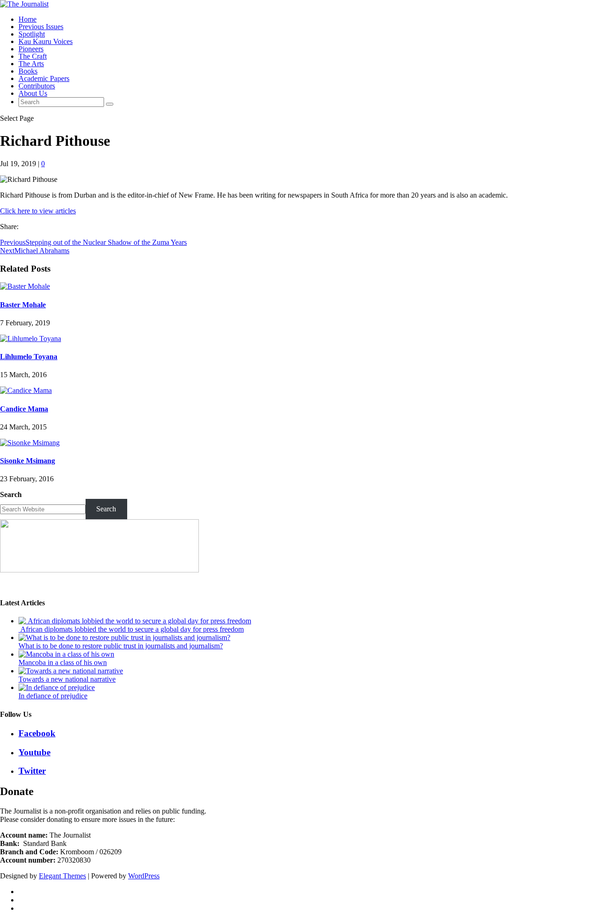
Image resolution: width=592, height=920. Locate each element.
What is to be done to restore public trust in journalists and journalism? (120, 646)
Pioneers (30, 49)
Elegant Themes (62, 876)
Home (27, 19)
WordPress (144, 876)
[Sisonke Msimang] (30, 443)
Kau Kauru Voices (45, 41)
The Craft (32, 56)
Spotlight (31, 34)
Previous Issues (40, 27)
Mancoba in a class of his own (62, 662)
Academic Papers (43, 78)
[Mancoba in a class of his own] (66, 654)
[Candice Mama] (26, 390)
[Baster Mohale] (25, 286)
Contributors (36, 86)
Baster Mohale (23, 305)
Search (11, 494)
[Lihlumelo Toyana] (30, 338)
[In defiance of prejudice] (56, 687)
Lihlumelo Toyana (28, 357)
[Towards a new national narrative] (70, 671)
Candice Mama (24, 409)
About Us (32, 93)
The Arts (31, 64)
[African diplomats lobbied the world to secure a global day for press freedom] (134, 621)
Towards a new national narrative (67, 679)
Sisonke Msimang (27, 461)
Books (27, 71)
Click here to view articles (38, 211)
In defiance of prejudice (52, 696)
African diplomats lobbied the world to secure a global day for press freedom (131, 629)
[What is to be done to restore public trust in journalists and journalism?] (124, 637)
